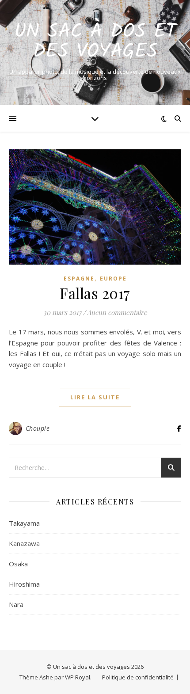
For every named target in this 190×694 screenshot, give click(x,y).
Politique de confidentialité (138, 677)
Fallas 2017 (95, 293)
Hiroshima (24, 584)
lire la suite (95, 397)
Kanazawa (24, 543)
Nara (16, 604)
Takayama (24, 523)
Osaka (18, 563)
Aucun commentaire (117, 312)
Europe (113, 278)
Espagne (79, 278)
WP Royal (77, 677)
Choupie (38, 428)
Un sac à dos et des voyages (95, 42)
